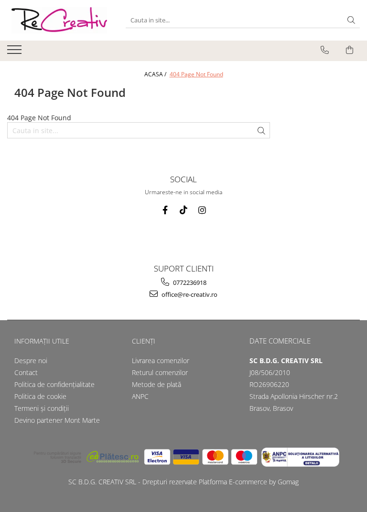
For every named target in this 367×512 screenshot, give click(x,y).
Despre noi (30, 360)
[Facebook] (165, 210)
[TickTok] (183, 210)
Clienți (143, 340)
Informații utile (41, 340)
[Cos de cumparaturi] (349, 50)
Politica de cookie (40, 396)
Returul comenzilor (160, 372)
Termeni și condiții (41, 408)
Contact (26, 372)
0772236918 (189, 282)
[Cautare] (351, 20)
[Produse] (15, 52)
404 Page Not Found (196, 74)
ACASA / (156, 74)
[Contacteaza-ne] (324, 50)
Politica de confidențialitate (54, 384)
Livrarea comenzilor (160, 360)
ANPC (140, 396)
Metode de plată (156, 384)
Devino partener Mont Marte (57, 420)
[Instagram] (202, 210)
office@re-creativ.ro (188, 294)
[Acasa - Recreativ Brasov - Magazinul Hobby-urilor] (59, 20)
